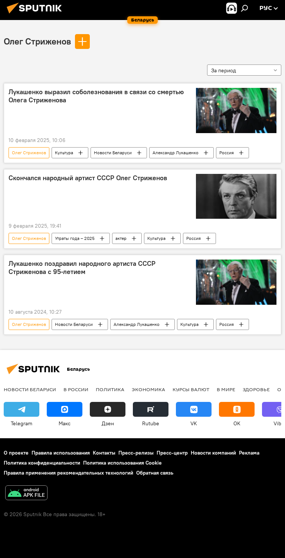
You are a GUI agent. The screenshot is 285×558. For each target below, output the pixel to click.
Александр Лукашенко (176, 152)
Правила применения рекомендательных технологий (68, 472)
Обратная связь (154, 472)
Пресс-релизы (136, 452)
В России (75, 389)
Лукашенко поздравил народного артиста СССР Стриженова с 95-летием (82, 268)
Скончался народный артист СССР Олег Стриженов (88, 178)
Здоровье (256, 389)
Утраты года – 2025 (75, 238)
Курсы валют (191, 389)
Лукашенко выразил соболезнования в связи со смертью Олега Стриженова (96, 96)
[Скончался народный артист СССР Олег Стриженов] (236, 196)
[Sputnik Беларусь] (36, 14)
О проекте (16, 452)
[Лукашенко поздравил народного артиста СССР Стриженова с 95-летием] (236, 282)
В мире (226, 389)
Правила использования (61, 452)
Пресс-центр (172, 452)
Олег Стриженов (37, 41)
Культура (64, 152)
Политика (110, 389)
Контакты (104, 452)
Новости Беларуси (113, 152)
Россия (226, 152)
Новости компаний (213, 452)
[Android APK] (26, 493)
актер (121, 238)
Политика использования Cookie (122, 462)
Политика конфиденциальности (42, 462)
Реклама (249, 452)
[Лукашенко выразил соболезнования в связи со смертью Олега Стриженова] (236, 110)
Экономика (148, 389)
